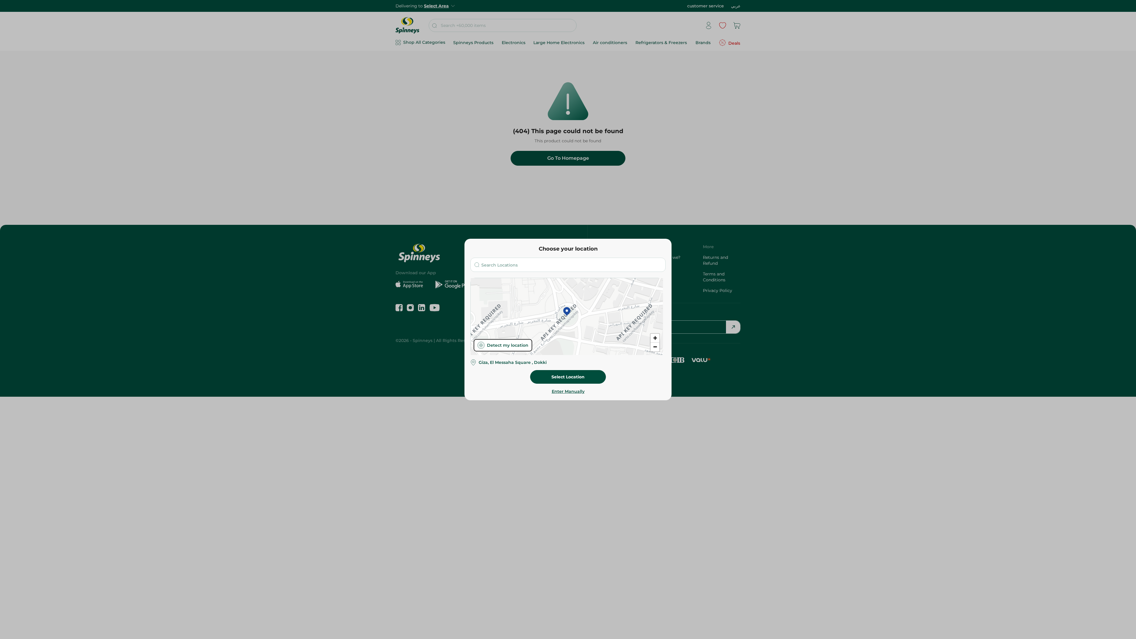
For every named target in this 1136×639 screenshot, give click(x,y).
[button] (567, 312)
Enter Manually (568, 391)
